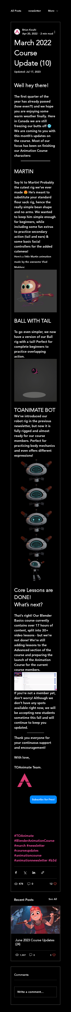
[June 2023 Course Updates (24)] (35, 920)
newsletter (34, 10)
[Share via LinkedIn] (34, 872)
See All (53, 899)
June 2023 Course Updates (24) (34, 942)
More (51, 10)
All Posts (16, 10)
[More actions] (54, 32)
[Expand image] (35, 470)
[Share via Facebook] (16, 872)
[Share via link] (42, 872)
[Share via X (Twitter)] (25, 872)
